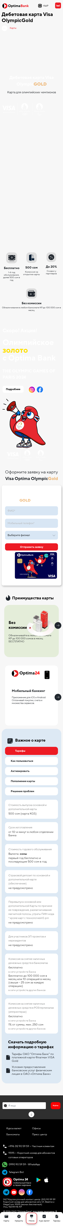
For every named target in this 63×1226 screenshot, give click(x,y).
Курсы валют (14, 1128)
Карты (13, 28)
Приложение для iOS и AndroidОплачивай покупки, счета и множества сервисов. (29, 700)
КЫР (45, 5)
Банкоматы (13, 1134)
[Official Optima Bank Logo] (15, 6)
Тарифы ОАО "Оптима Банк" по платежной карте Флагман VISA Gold (33, 1057)
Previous (5, 625)
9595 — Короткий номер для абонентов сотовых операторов (31, 1155)
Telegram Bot (16, 1172)
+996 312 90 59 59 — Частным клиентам (31, 1146)
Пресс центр (39, 1134)
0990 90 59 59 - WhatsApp (24, 1164)
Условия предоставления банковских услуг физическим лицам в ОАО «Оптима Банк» (32, 1070)
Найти (55, 1105)
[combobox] (24, 1105)
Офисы (36, 1128)
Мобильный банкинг (28, 691)
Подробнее (13, 389)
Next (58, 625)
